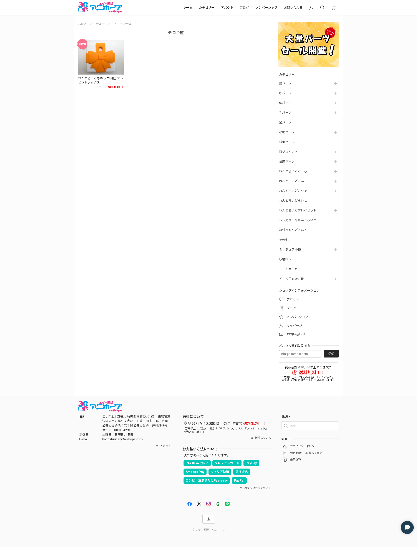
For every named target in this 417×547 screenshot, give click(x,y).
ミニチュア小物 (290, 249)
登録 (331, 353)
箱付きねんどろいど (293, 230)
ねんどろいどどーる (293, 171)
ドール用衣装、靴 (291, 279)
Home (82, 24)
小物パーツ (287, 132)
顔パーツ (285, 93)
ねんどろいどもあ (291, 181)
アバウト (227, 7)
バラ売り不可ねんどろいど (297, 220)
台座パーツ (287, 161)
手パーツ (285, 112)
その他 (283, 239)
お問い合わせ (293, 7)
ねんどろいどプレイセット (297, 210)
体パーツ (285, 103)
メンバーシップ (266, 7)
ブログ (244, 7)
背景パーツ (287, 142)
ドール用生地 (288, 269)
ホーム (187, 7)
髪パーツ (285, 83)
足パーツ (285, 122)
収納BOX (285, 259)
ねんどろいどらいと (293, 200)
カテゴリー (207, 7)
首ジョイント (288, 151)
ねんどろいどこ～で (293, 191)
